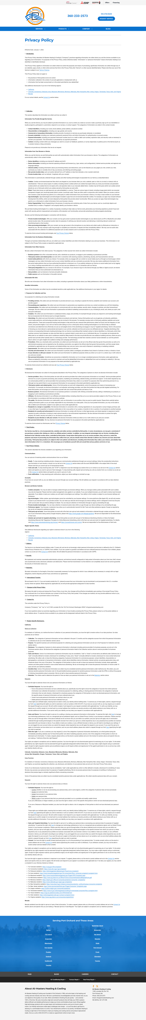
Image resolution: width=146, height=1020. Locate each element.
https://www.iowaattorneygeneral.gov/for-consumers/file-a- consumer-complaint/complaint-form (69, 873)
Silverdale (97, 956)
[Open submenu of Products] (69, 29)
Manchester (48, 943)
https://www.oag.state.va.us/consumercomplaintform (57, 897)
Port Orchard (98, 948)
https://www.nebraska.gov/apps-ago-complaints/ (57, 882)
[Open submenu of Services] (45, 29)
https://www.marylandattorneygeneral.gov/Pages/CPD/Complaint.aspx (64, 875)
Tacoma (97, 961)
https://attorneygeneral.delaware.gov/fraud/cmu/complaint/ (60, 871)
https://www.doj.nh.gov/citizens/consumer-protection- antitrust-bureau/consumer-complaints (74, 884)
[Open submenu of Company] (93, 29)
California (31, 89)
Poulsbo (48, 952)
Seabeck (48, 956)
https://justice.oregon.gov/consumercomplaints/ (55, 888)
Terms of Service (44, 70)
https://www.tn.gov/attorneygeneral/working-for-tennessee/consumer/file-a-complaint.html (70, 890)
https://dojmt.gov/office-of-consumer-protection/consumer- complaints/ (63, 880)
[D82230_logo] (35, 7)
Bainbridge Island (97, 926)
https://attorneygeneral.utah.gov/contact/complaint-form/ (57, 895)
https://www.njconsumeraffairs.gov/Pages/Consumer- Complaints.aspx (65, 886)
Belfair (48, 930)
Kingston (97, 939)
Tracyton (48, 965)
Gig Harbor (97, 934)
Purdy (97, 952)
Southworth (48, 961)
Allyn (48, 926)
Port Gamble (48, 948)
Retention (97, 675)
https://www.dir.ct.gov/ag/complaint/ (55, 869)
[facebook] (93, 986)
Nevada (30, 94)
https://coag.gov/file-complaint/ (52, 867)
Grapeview (48, 939)
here (35, 704)
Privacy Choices (60, 423)
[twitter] (97, 986)
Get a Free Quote (106, 14)
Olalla (97, 943)
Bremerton (97, 930)
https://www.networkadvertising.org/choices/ (44, 522)
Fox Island (48, 934)
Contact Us (46, 97)
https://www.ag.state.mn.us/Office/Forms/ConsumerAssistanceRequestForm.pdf (67, 877)
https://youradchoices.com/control (71, 522)
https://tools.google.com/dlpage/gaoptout (81, 513)
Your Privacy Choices (62, 233)
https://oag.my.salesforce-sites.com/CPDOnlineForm (56, 893)
